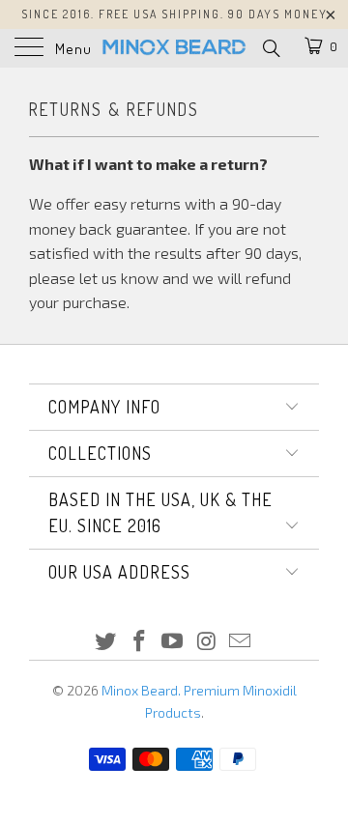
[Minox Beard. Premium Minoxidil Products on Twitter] (106, 642)
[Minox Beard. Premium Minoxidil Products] (174, 48)
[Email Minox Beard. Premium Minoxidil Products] (240, 642)
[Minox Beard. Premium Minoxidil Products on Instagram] (206, 642)
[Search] (270, 47)
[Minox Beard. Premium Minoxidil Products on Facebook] (139, 642)
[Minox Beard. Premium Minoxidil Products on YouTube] (173, 642)
